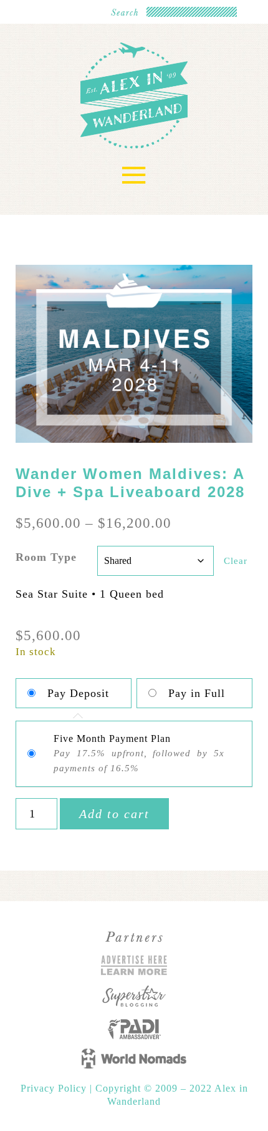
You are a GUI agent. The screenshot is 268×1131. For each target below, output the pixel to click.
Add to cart (114, 814)
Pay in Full (196, 693)
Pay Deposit (78, 693)
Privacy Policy (55, 1088)
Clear (235, 561)
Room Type (46, 557)
